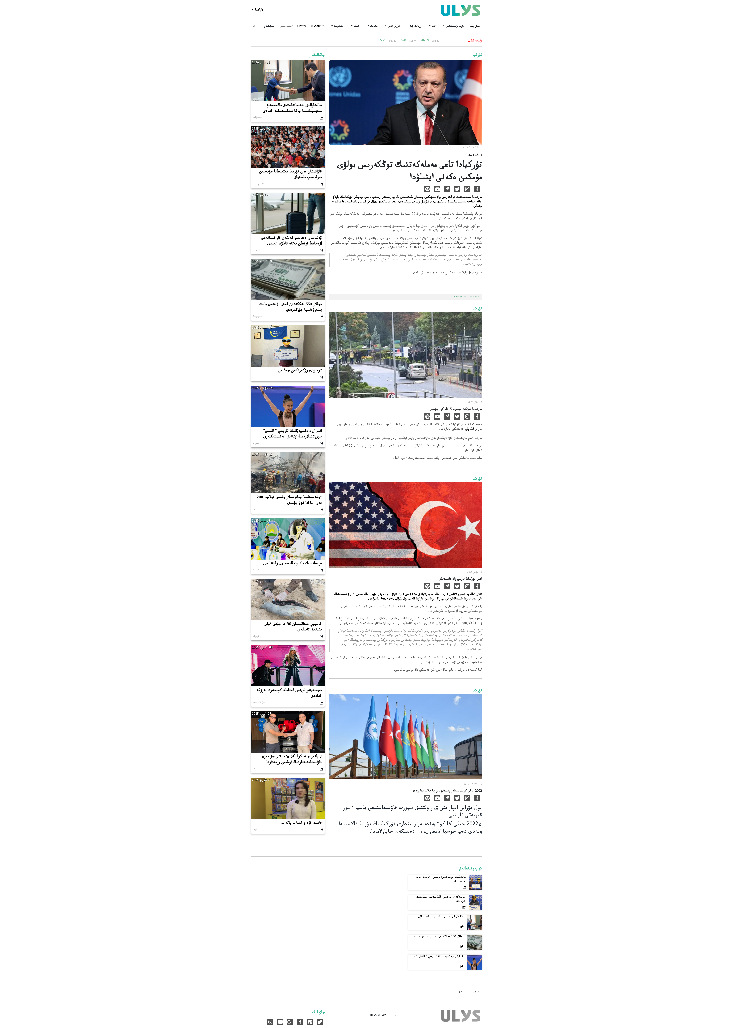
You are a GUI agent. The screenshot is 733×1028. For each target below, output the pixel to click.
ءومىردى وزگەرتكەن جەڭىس (300, 371)
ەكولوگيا (257, 636)
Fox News (387, 599)
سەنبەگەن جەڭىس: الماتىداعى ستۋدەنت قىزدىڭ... (441, 899)
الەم (254, 509)
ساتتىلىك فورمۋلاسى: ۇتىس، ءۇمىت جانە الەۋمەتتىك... (441, 879)
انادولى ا (468, 429)
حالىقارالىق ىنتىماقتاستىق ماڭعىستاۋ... (440, 917)
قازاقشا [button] (258, 10)
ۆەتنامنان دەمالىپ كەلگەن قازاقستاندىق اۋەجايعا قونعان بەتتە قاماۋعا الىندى (291, 241)
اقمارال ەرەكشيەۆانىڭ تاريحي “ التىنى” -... (438, 957)
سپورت (256, 443)
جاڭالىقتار (317, 55)
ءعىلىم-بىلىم (286, 26)
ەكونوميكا (257, 316)
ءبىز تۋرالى (474, 992)
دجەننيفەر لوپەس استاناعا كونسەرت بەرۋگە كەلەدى (289, 693)
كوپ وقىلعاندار (470, 869)
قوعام (255, 377)
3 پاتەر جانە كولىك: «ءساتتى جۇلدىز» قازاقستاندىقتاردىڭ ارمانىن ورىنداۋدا (291, 760)
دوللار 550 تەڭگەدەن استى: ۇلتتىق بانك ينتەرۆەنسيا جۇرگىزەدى (290, 307)
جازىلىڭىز (317, 1013)
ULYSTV (301, 26)
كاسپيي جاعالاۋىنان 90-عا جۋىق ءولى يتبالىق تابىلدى (293, 627)
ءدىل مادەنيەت (259, 702)
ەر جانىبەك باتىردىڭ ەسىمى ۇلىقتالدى (292, 564)
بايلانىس (459, 992)
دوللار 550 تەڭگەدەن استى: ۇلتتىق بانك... (437, 937)
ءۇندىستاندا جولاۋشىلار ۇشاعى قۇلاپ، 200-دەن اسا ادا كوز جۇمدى (288, 500)
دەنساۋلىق (257, 117)
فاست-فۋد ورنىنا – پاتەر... (301, 823)
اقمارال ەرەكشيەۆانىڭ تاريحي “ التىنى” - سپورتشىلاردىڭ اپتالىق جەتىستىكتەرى (291, 434)
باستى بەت (475, 26)
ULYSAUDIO (318, 26)
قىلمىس (256, 250)
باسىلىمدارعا (349, 202)
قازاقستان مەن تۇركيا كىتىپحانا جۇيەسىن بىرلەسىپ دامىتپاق (290, 175)
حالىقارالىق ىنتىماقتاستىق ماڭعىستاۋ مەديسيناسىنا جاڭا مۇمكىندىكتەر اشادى (292, 108)
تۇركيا (477, 55)
